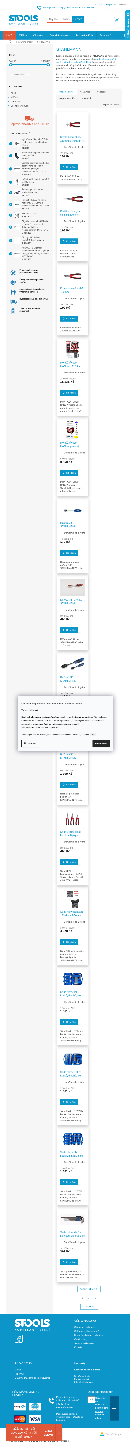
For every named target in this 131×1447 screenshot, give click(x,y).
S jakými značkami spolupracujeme (32, 1378)
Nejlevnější (85, 91)
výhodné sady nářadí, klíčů (77, 62)
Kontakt (78, 1347)
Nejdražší (101, 91)
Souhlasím (101, 743)
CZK (97, 4)
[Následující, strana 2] (89, 1298)
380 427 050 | (63, 1403)
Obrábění (15, 101)
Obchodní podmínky (84, 1327)
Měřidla (14, 97)
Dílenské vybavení (20, 105)
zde (57, 728)
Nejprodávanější (67, 98)
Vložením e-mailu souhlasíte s (101, 1407)
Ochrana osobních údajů (86, 1331)
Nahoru (90, 1306)
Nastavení (30, 743)
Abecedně (86, 98)
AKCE (14, 93)
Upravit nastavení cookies (83, 1441)
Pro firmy (19, 1374)
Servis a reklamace (84, 1343)
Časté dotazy (81, 1339)
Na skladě (21, 74)
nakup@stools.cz (66, 7)
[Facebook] (19, 1337)
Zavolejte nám (49, 7)
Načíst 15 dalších (89, 1289)
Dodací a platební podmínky (88, 1335)
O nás (18, 1369)
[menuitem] (9, 35)
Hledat (78, 19)
